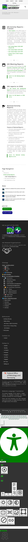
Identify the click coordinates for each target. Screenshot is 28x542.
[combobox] (14, 421)
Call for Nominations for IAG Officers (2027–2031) (15, 192)
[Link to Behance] (21, 412)
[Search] (24, 7)
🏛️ (2, 276)
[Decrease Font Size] (2, 465)
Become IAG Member (7, 212)
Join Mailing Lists (7, 209)
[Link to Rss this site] (23, 412)
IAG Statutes (7, 328)
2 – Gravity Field (9, 281)
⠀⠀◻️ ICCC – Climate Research (9, 292)
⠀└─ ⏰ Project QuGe (7, 294)
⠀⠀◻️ (3, 281)
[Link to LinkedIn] (9, 412)
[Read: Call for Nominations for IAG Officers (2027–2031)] (3, 192)
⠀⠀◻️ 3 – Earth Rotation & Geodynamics (11, 283)
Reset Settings (3, 530)
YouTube (6, 357)
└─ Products (6, 305)
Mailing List (6, 364)
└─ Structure (6, 302)
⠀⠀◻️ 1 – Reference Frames (9, 280)
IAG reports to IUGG (15, 86)
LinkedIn (5, 345)
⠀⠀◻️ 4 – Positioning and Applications (11, 285)
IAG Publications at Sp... (10, 180)
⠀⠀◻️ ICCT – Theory (7, 289)
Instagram (6, 354)
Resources (6, 173)
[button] (0, 427)
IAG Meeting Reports (15, 64)
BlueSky (5, 348)
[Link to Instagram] (15, 412)
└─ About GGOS (7, 300)
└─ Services (6, 307)
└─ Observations (7, 304)
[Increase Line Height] (2, 476)
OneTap (6, 459)
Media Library (7, 321)
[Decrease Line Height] (2, 481)
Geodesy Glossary (7, 319)
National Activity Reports (13, 106)
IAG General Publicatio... (10, 178)
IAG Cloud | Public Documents (10, 323)
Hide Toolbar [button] (3, 461)
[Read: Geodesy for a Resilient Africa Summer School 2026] (3, 189)
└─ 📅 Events (6, 268)
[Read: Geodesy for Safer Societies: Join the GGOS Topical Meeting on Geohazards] (3, 199)
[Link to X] (17, 412)
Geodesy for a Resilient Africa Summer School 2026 (15, 188)
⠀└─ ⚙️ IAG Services (7, 296)
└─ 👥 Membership (7, 272)
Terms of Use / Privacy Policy (10, 325)
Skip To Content (3, 525)
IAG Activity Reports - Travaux (15, 28)
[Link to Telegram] (19, 412)
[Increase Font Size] (2, 460)
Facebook (6, 352)
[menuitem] (24, 7)
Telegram (6, 359)
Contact (5, 338)
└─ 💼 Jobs (5, 270)
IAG (3, 171)
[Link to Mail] (25, 412)
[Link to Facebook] (13, 412)
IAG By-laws (6, 330)
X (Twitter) (6, 350)
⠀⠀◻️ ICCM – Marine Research (9, 291)
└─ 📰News (6, 267)
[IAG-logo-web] (11, 7)
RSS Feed (6, 361)
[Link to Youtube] (11, 412)
